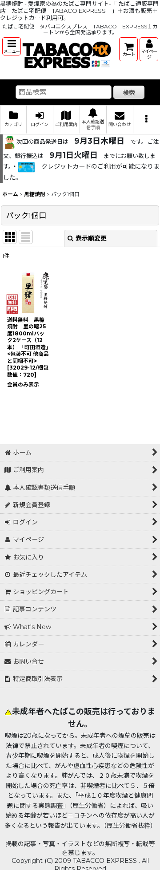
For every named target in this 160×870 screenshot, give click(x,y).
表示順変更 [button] (91, 238)
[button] (11, 46)
